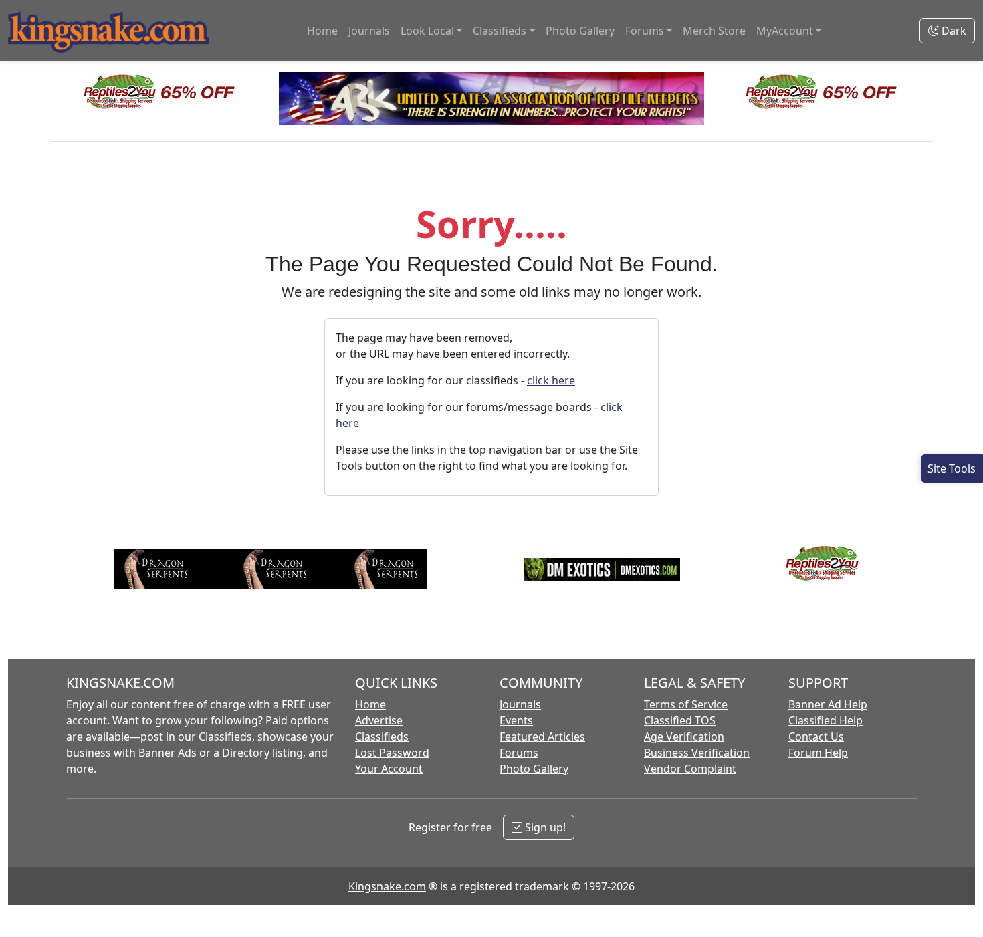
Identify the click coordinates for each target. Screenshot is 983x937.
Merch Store (714, 30)
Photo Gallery (580, 30)
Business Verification (697, 752)
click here (551, 380)
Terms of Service (686, 704)
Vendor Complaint (690, 768)
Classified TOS (680, 720)
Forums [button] (644, 30)
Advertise (379, 720)
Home (322, 30)
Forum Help (818, 752)
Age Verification (684, 736)
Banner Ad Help (827, 704)
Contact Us (816, 736)
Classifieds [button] (499, 30)
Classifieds (382, 736)
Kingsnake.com (387, 886)
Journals (369, 30)
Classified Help (825, 720)
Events (516, 720)
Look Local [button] (427, 30)
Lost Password (392, 752)
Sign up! (544, 827)
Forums (519, 752)
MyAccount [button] (784, 30)
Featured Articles (542, 736)
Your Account (389, 768)
